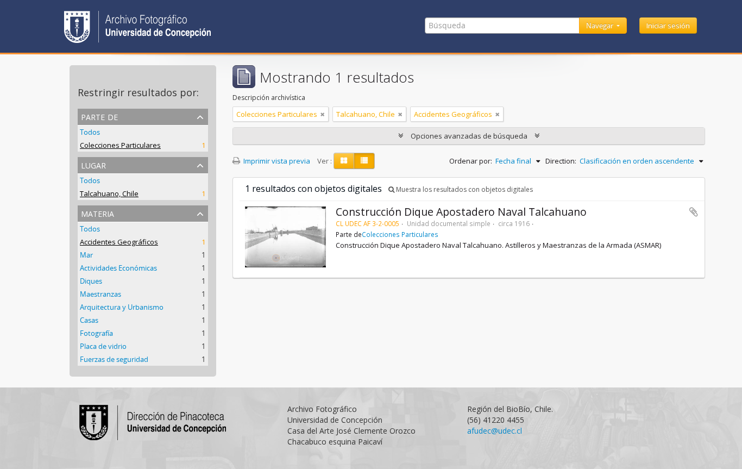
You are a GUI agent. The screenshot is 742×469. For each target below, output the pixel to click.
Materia (97, 212)
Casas (89, 320)
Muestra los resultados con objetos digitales (463, 189)
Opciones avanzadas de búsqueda (469, 136)
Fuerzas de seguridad (114, 359)
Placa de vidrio (103, 346)
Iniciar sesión (668, 25)
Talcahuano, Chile (109, 193)
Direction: (560, 161)
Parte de (99, 116)
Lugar (93, 164)
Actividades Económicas (118, 268)
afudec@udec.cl (494, 431)
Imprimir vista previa (276, 161)
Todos (90, 132)
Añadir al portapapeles (693, 212)
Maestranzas (100, 294)
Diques (91, 281)
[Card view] (344, 161)
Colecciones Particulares (120, 145)
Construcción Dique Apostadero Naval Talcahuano (461, 211)
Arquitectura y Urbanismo (122, 307)
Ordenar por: (470, 161)
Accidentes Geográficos (119, 242)
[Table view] (364, 161)
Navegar (600, 25)
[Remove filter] (322, 114)
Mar (86, 255)
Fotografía (96, 333)
